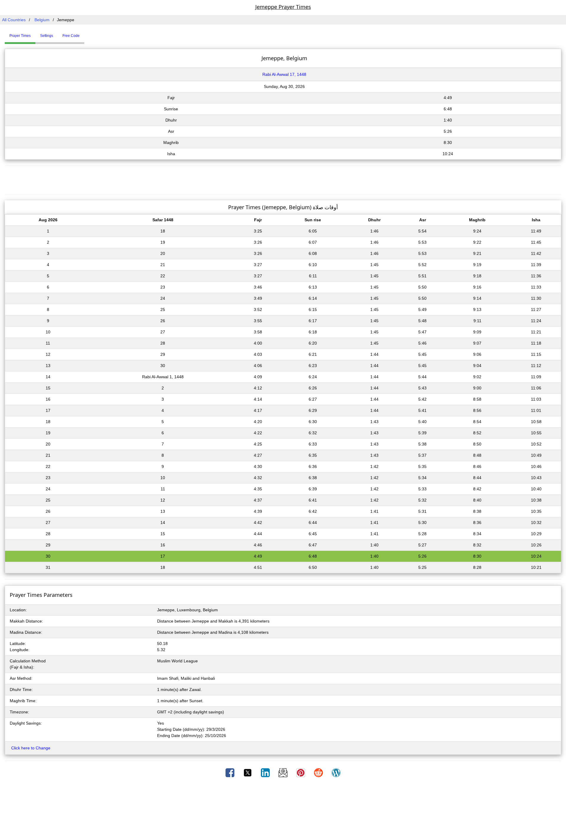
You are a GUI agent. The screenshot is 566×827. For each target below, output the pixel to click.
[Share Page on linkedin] (266, 772)
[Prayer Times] (85, 33)
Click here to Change (30, 748)
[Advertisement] (283, 179)
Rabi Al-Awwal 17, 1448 (284, 74)
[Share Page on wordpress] (336, 772)
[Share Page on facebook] (230, 772)
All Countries (14, 19)
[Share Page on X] (248, 772)
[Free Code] (91, 33)
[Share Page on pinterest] (301, 772)
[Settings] (88, 33)
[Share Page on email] (284, 772)
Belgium (42, 19)
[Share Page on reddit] (319, 772)
